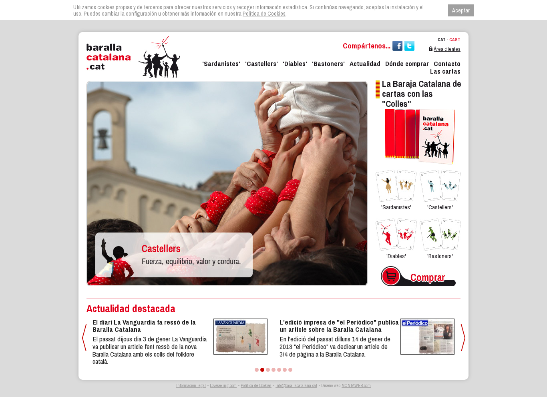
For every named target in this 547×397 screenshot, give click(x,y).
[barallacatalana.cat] (133, 57)
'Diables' (295, 63)
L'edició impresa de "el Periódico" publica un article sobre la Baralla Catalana (339, 325)
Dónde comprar (407, 63)
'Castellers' (261, 63)
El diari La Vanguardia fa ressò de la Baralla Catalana (144, 325)
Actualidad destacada (130, 308)
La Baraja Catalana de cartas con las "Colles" (421, 94)
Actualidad (365, 63)
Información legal (191, 385)
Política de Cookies (256, 385)
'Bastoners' (328, 63)
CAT (442, 39)
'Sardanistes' (221, 63)
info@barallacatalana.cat (296, 385)
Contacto (447, 63)
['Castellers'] (227, 79)
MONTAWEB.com (356, 385)
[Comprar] (418, 264)
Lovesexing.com (223, 385)
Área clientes (447, 49)
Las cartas (445, 71)
